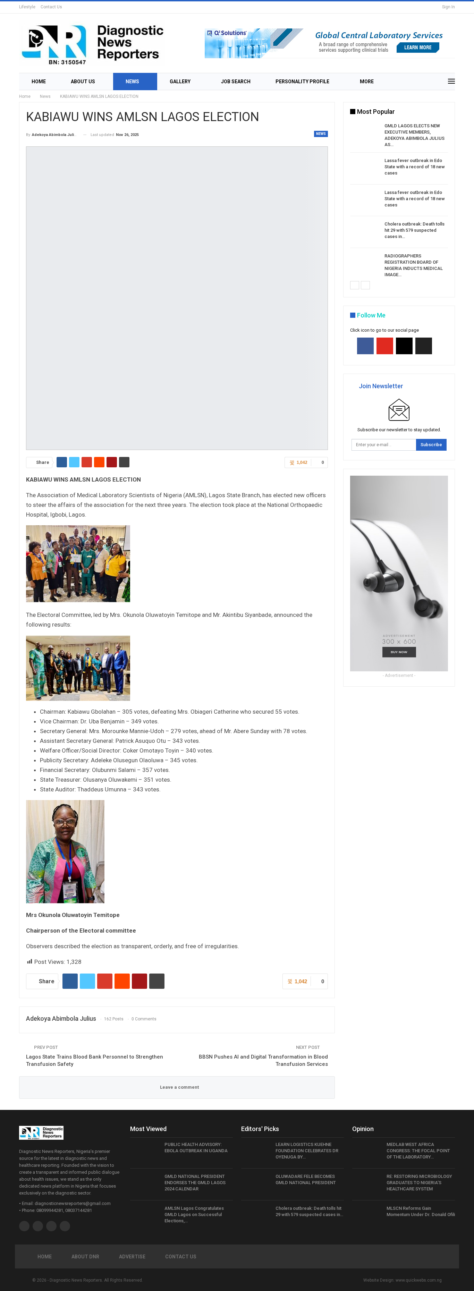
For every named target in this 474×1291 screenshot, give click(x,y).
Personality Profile (302, 81)
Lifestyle (27, 7)
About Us (83, 81)
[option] (399, 201)
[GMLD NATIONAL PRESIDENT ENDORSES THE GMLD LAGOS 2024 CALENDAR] (145, 1184)
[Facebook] (365, 346)
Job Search (236, 81)
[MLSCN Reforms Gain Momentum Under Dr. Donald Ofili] (367, 1216)
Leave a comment (179, 1087)
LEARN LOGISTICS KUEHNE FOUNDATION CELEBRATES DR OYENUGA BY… (307, 1151)
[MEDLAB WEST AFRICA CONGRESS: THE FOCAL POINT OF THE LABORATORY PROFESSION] (367, 1152)
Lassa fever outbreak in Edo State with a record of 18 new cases (414, 167)
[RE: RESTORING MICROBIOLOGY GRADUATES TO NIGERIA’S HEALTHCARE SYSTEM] (367, 1184)
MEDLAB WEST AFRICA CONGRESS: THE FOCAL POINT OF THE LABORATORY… (418, 1151)
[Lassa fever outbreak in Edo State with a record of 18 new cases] (365, 169)
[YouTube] (384, 346)
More (367, 81)
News (132, 81)
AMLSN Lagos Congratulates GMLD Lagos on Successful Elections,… (194, 1214)
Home (39, 81)
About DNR (85, 1256)
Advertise (132, 1256)
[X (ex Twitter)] (423, 346)
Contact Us (51, 7)
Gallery (180, 81)
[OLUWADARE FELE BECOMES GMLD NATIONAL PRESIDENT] (256, 1184)
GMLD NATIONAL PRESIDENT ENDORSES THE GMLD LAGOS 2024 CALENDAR (195, 1182)
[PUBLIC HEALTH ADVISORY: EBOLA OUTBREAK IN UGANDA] (145, 1152)
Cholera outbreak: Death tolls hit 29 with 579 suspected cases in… (414, 230)
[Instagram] (404, 346)
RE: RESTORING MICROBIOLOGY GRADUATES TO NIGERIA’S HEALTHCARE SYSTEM (419, 1182)
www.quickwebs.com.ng (419, 1280)
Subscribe (431, 444)
